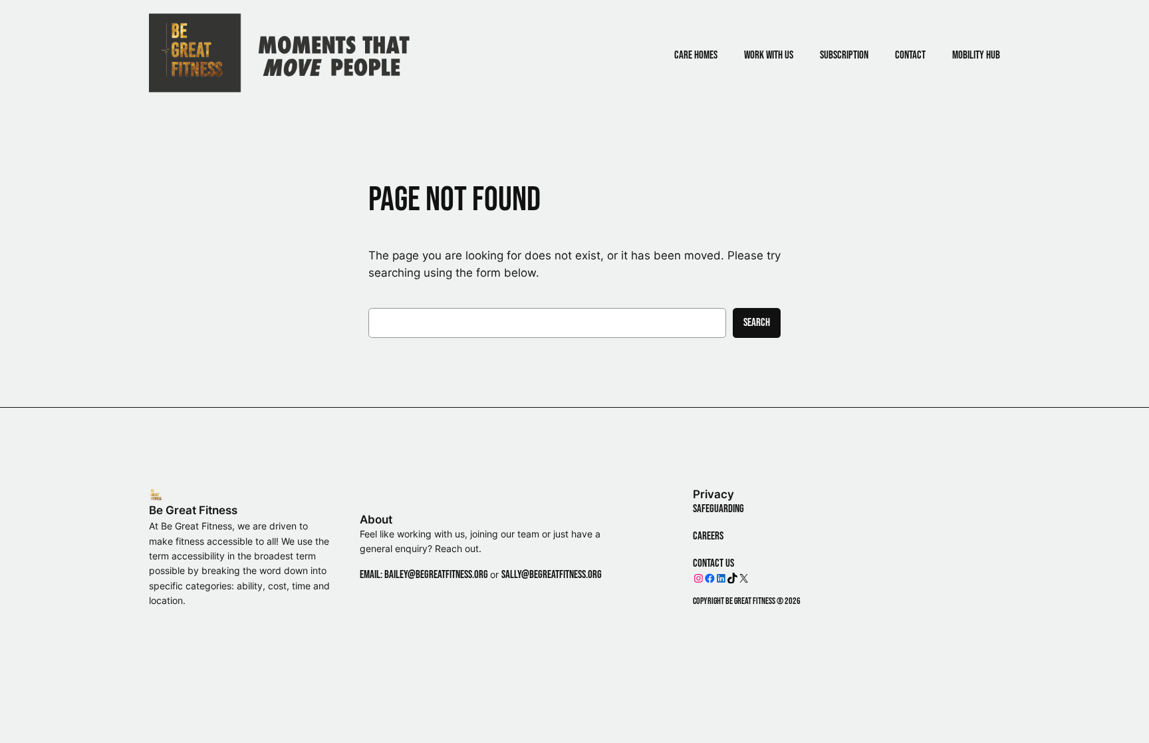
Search (756, 322)
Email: (372, 574)
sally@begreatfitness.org (551, 574)
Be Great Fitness (193, 510)
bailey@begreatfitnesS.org (436, 574)
